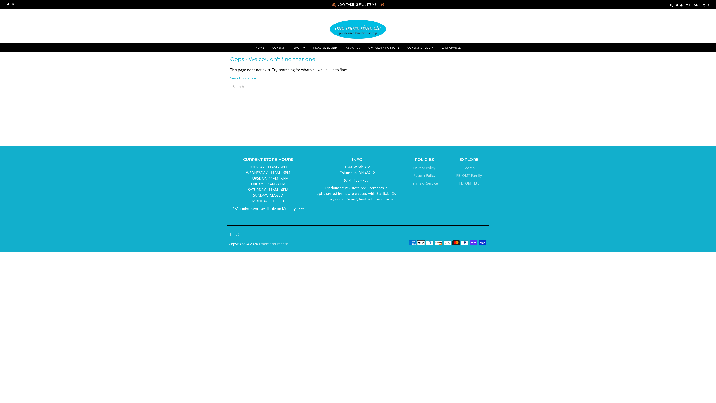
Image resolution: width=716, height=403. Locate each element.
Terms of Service (424, 183)
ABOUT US (353, 47)
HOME (260, 47)
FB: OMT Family (469, 175)
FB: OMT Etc (469, 183)
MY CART (697, 4)
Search (469, 167)
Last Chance (451, 47)
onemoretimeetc (273, 243)
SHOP (297, 47)
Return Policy (424, 175)
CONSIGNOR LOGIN (420, 47)
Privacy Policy (424, 167)
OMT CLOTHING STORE (383, 47)
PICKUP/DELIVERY (325, 47)
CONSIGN (278, 47)
